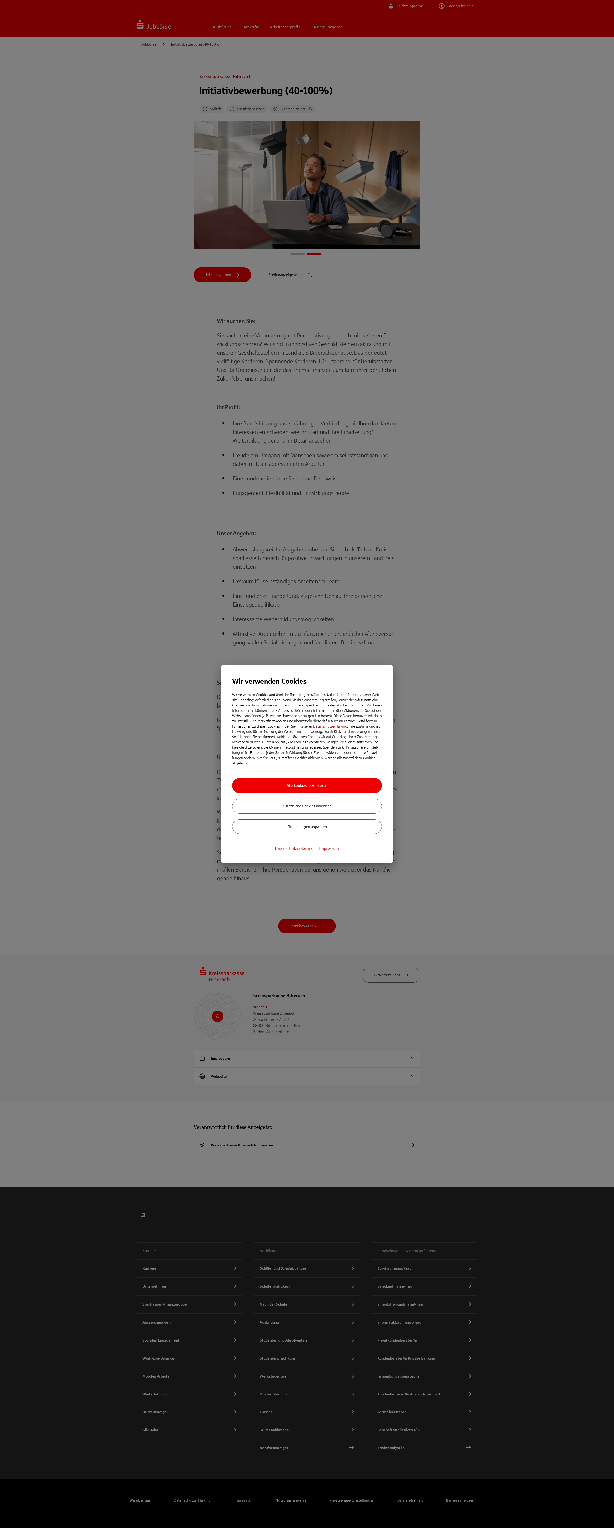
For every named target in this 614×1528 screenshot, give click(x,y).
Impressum (329, 848)
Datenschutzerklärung (330, 726)
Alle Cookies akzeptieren (307, 785)
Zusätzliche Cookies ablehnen (307, 806)
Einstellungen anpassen (307, 827)
